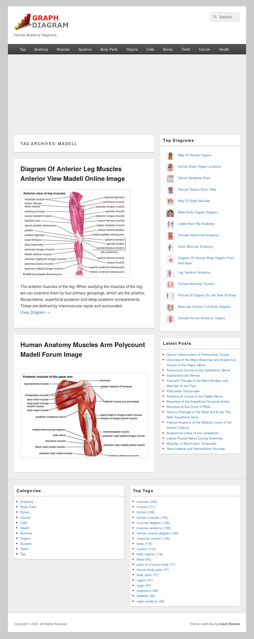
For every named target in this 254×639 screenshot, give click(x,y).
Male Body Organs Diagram (198, 212)
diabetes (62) (146, 595)
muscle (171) (146, 506)
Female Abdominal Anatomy (198, 235)
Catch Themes (229, 624)
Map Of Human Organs (194, 155)
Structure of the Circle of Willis (189, 406)
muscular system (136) (153, 538)
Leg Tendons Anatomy (194, 272)
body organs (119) (149, 554)
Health (224, 49)
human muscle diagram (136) (157, 533)
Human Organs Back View (197, 189)
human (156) (146, 512)
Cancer (204, 49)
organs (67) (145, 580)
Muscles (63, 49)
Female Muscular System (196, 283)
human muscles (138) (152, 517)
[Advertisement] (127, 91)
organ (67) (144, 585)
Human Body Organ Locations (199, 166)
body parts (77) (147, 574)
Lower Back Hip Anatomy (196, 223)
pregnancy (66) (147, 590)
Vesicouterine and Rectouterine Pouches (196, 448)
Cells (150, 49)
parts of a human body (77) (156, 564)
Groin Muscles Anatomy (195, 246)
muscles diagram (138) (153, 522)
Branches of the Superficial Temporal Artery (198, 401)
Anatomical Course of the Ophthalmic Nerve (198, 370)
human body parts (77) (153, 569)
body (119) (144, 543)
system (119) (146, 548)
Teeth (185, 49)
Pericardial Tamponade (183, 391)
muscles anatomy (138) (153, 527)
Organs (132, 49)
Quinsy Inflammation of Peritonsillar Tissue (198, 354)
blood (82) (144, 559)
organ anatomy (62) (150, 601)
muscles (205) (147, 501)
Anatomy (41, 49)
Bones (168, 49)
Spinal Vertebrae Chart (194, 177)
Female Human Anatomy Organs (201, 318)
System (26, 543)
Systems (85, 49)
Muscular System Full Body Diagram (204, 306)
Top (23, 49)
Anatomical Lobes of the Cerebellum (193, 433)
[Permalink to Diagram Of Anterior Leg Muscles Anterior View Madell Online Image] (75, 280)
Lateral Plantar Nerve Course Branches (195, 438)
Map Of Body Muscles (194, 200)
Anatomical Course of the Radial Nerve (194, 396)
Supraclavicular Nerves (183, 375)
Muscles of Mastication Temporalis (192, 443)
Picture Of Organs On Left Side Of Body (207, 295)
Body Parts (109, 49)
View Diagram (35, 312)
